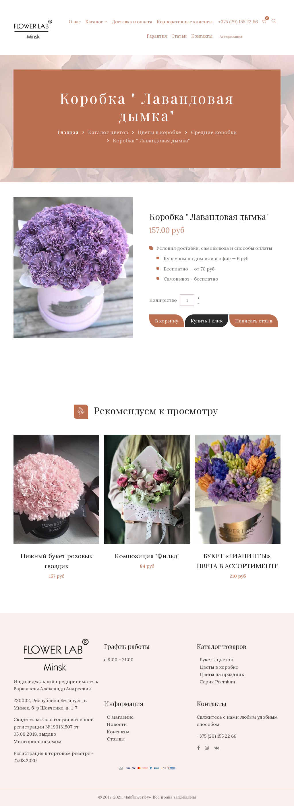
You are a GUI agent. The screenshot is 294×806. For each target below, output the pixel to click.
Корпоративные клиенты (184, 21)
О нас (75, 21)
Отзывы (116, 739)
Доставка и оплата (132, 21)
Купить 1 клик (207, 321)
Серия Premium (217, 682)
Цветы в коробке (219, 667)
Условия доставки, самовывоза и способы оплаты (214, 248)
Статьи (179, 36)
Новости (117, 724)
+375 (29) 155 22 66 (238, 21)
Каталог (94, 21)
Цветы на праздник (222, 674)
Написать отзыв (253, 321)
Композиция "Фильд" (147, 556)
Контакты (201, 36)
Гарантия (157, 36)
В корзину (166, 321)
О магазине (120, 717)
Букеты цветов (216, 659)
